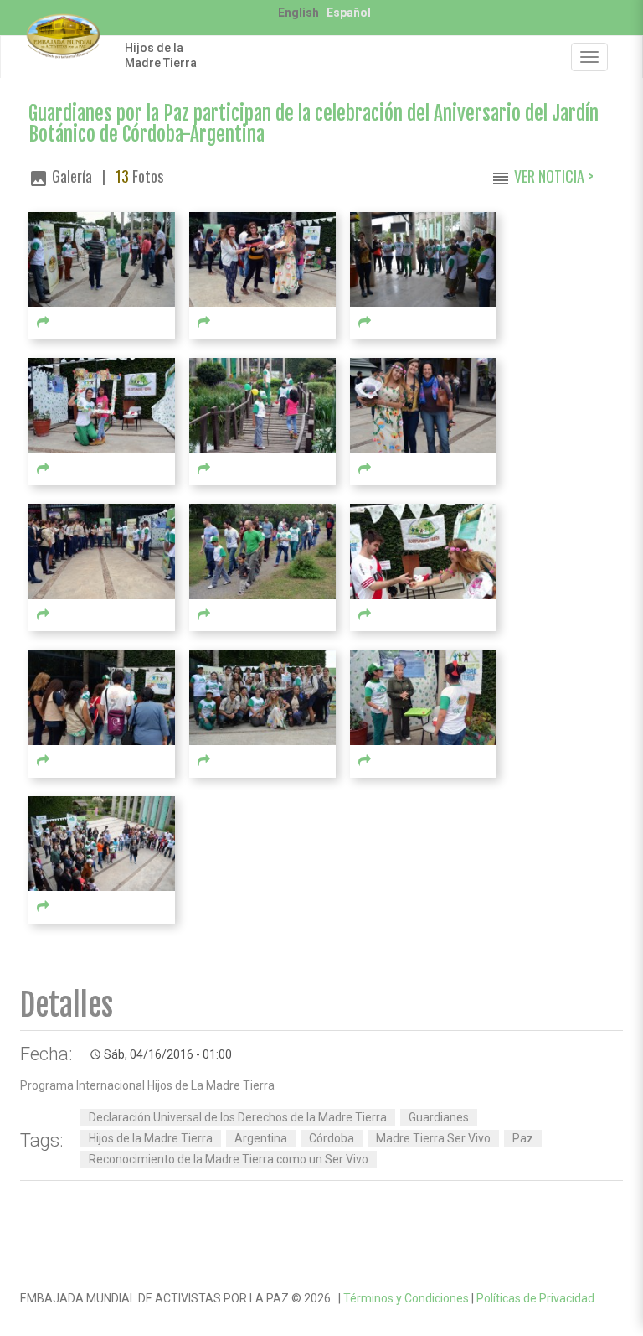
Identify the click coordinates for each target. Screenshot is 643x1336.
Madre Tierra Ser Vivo (433, 1138)
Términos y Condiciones (406, 1298)
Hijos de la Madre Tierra (161, 55)
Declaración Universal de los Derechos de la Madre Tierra (238, 1117)
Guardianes (439, 1117)
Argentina (260, 1138)
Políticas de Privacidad (535, 1298)
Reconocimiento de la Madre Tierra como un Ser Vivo (228, 1159)
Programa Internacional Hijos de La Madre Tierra (147, 1085)
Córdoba (331, 1138)
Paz (522, 1138)
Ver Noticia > (554, 176)
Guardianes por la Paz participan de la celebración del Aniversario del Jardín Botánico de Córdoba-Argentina (313, 124)
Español (349, 12)
